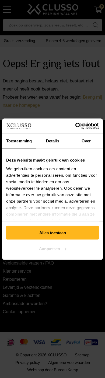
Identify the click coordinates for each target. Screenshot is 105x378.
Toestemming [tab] (19, 141)
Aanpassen (49, 248)
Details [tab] (52, 141)
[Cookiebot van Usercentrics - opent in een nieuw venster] (75, 125)
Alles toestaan (52, 232)
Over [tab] (86, 141)
